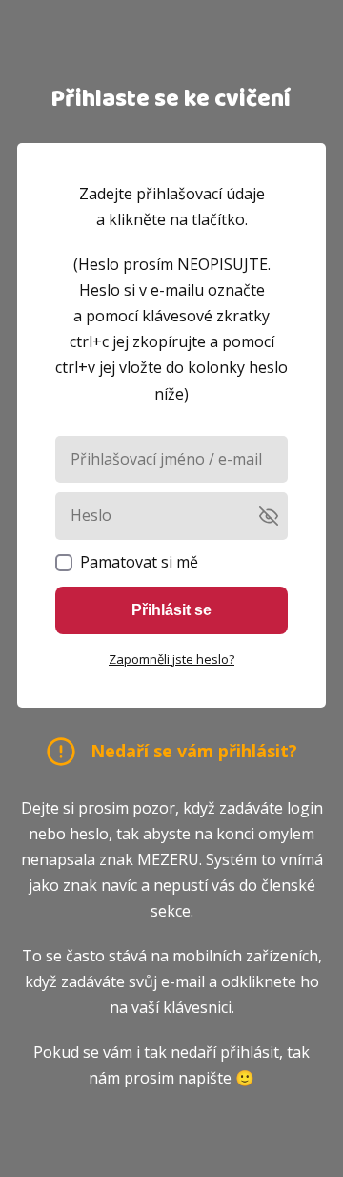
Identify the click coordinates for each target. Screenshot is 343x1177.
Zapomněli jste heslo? (171, 659)
